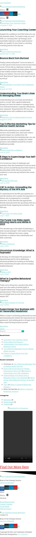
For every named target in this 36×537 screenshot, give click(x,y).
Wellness (6, 404)
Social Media (4, 506)
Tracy (5, 385)
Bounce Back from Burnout (13, 342)
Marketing (7, 400)
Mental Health (8, 402)
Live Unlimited (5, 3)
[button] (18, 9)
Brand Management (7, 502)
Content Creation (6, 504)
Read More (4, 49)
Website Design (5, 509)
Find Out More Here (14, 467)
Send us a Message (7, 483)
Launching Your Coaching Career (15, 340)
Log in (2, 328)
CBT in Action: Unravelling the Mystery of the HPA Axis (19, 380)
